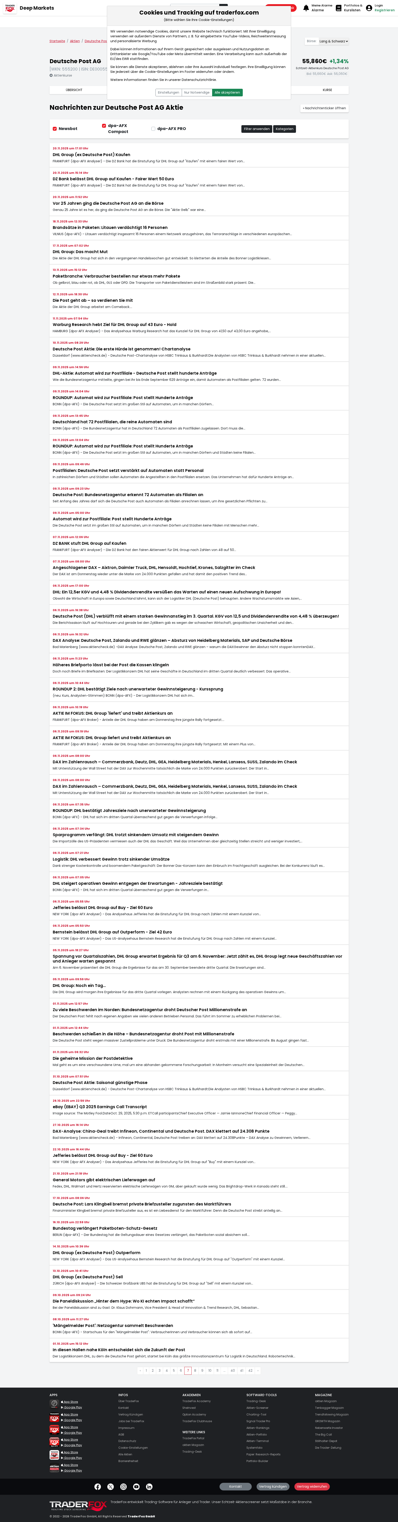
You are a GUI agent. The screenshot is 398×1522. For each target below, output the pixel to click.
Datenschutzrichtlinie (199, 79)
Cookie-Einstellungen (162, 71)
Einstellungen (168, 92)
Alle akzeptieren (227, 92)
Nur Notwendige (197, 92)
